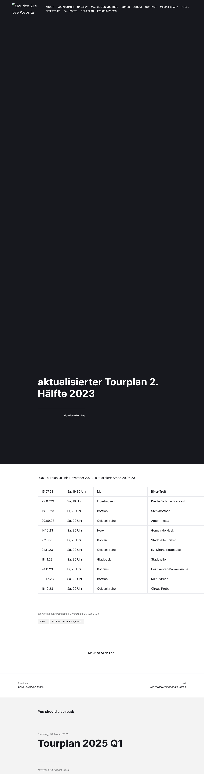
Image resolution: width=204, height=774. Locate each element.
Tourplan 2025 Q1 (80, 743)
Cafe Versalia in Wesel (31, 685)
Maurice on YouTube (104, 7)
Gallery (82, 7)
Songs (125, 7)
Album (137, 7)
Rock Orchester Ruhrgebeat (66, 621)
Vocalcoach (66, 7)
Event (43, 621)
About (50, 7)
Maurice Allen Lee (74, 415)
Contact (151, 7)
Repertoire (53, 11)
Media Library (169, 7)
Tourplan (87, 11)
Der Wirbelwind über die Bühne (167, 685)
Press (185, 7)
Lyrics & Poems (107, 11)
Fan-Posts (70, 11)
